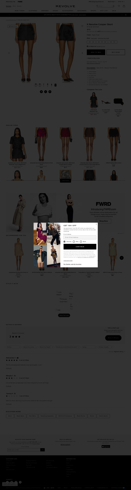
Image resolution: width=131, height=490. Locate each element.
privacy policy (92, 255)
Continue (80, 247)
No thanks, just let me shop (72, 264)
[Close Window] (96, 224)
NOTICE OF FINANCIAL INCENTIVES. (86, 257)
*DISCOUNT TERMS (68, 260)
